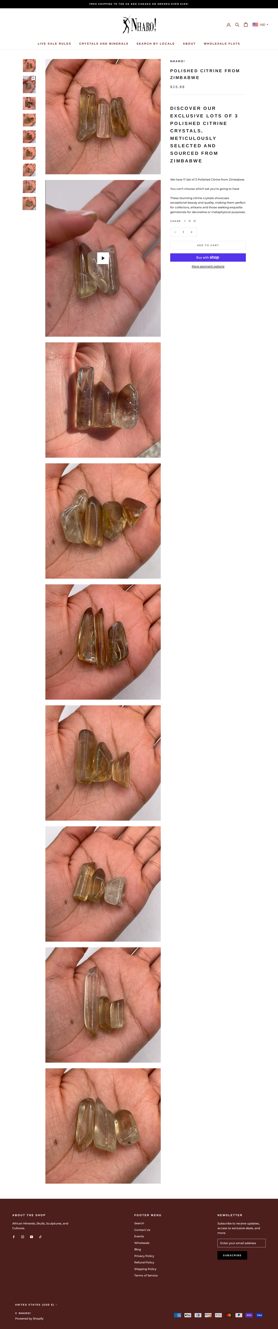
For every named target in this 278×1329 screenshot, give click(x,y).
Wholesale (141, 1243)
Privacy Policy (144, 1256)
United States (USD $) (34, 1304)
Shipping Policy (145, 1269)
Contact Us (142, 1230)
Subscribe (232, 1255)
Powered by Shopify (29, 1318)
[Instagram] (22, 1236)
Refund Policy (144, 1262)
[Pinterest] (194, 221)
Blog (137, 1249)
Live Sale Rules (54, 43)
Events (139, 1236)
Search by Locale (156, 43)
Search (139, 1223)
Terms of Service (146, 1275)
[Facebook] (185, 221)
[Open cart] (246, 24)
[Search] (237, 24)
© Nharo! (23, 1313)
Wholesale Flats (222, 43)
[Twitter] (190, 221)
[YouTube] (31, 1236)
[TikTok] (40, 1236)
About (189, 43)
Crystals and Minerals (104, 43)
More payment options (208, 266)
